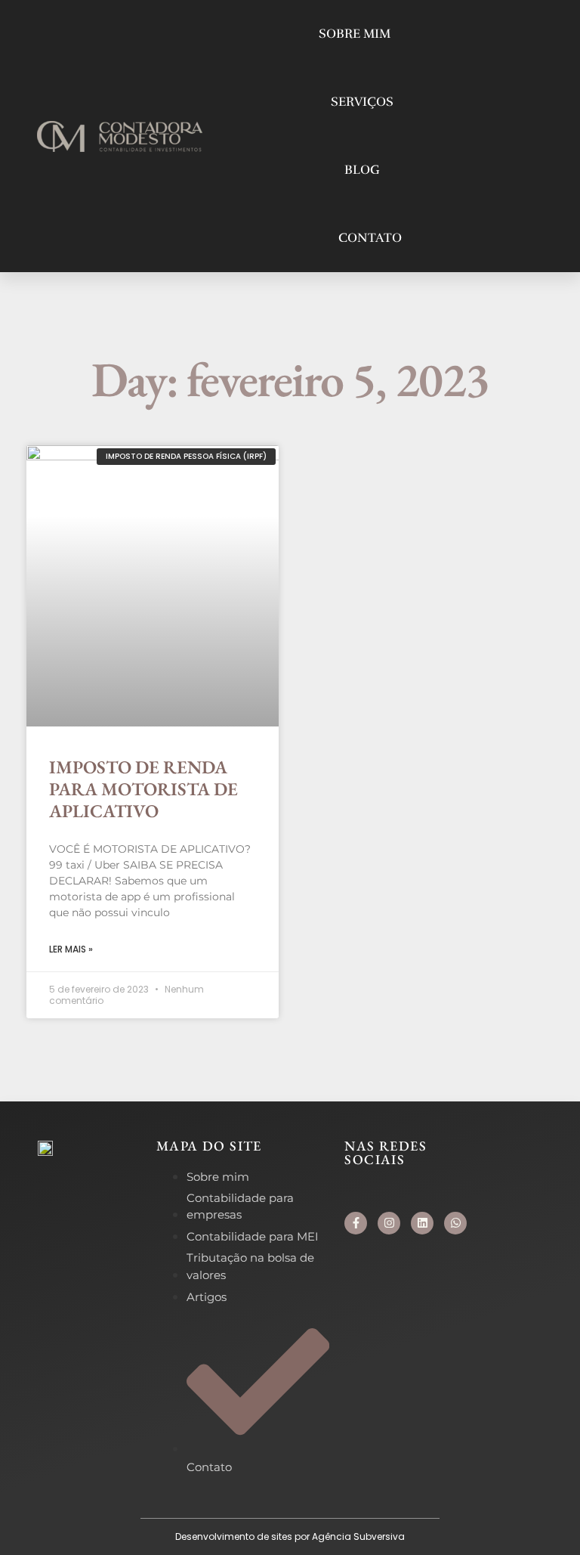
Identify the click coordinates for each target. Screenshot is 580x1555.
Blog (362, 170)
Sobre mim (354, 34)
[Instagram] (389, 1223)
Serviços (362, 102)
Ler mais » (71, 949)
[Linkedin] (422, 1223)
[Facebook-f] (355, 1223)
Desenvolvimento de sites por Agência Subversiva (290, 1536)
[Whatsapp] (455, 1223)
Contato (370, 238)
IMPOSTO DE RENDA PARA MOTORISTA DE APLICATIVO (143, 788)
